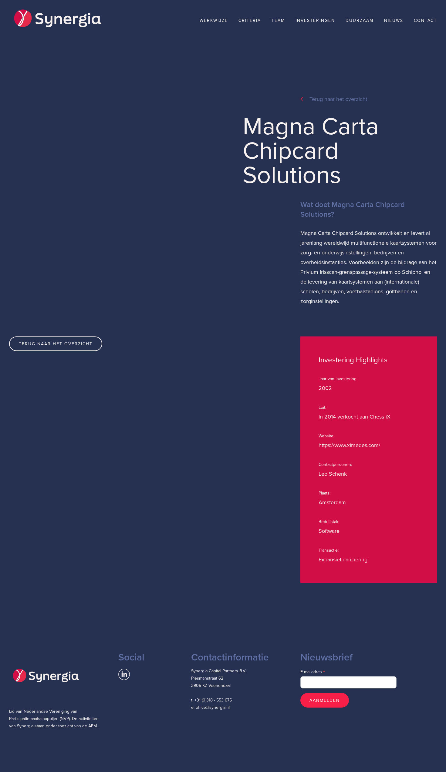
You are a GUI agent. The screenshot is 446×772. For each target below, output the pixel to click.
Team (278, 20)
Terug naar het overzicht (338, 99)
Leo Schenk (333, 473)
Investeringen (315, 20)
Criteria (249, 20)
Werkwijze (214, 20)
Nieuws (393, 20)
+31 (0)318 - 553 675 (213, 700)
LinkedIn (124, 674)
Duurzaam (359, 20)
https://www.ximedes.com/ (349, 445)
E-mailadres (312, 671)
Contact (425, 20)
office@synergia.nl (213, 707)
